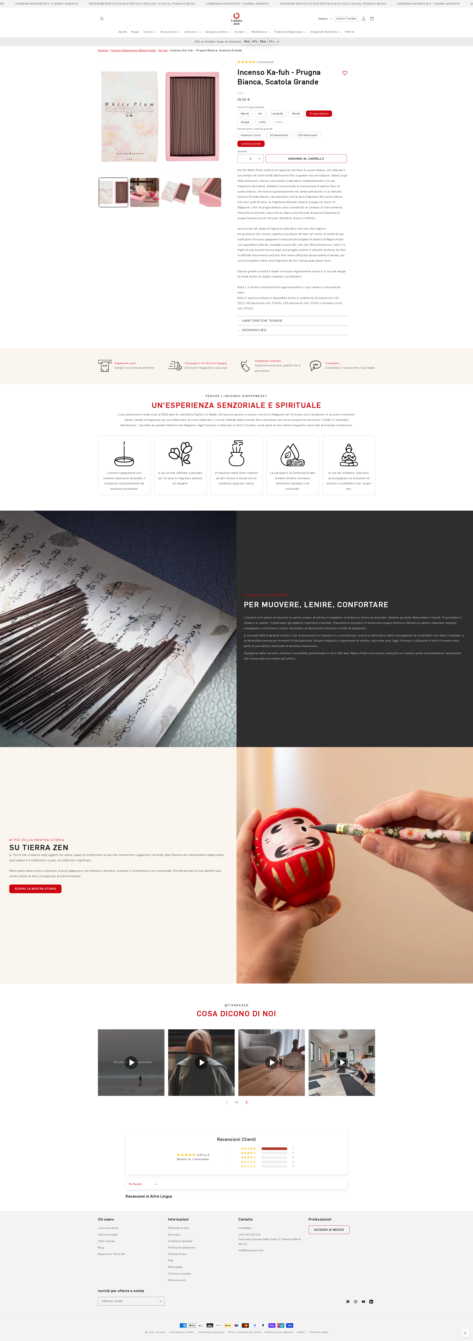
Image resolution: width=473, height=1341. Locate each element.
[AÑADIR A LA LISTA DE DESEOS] (343, 73)
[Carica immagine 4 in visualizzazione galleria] (206, 192)
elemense (191, 31)
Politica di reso (177, 1254)
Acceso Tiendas (346, 18)
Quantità (242, 151)
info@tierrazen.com (251, 1250)
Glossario (174, 1234)
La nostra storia (108, 1228)
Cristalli (239, 31)
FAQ (170, 1260)
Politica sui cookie (179, 1273)
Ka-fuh (163, 50)
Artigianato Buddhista (324, 31)
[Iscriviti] (160, 1301)
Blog (101, 1247)
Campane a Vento (216, 31)
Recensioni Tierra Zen (112, 1254)
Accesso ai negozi (329, 1229)
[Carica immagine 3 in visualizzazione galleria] (175, 192)
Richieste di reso (178, 1228)
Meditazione (259, 31)
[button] (102, 19)
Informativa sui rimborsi (181, 1332)
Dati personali (177, 1280)
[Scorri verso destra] (246, 1102)
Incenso (148, 31)
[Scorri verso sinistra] (227, 1102)
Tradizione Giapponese (288, 31)
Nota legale (175, 1267)
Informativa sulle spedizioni (279, 1332)
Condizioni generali (180, 1241)
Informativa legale (318, 1332)
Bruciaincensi (169, 31)
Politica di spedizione (181, 1247)
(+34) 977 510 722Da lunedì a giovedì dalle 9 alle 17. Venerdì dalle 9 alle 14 (269, 1239)
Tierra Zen (160, 1332)
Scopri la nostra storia (35, 888)
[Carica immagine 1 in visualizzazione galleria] (113, 192)
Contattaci (245, 1228)
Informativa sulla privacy (211, 1332)
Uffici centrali (106, 1241)
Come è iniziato (108, 1234)
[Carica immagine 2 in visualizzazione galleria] (144, 192)
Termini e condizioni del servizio (244, 1332)
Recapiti (301, 1332)
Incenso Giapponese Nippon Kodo (133, 50)
